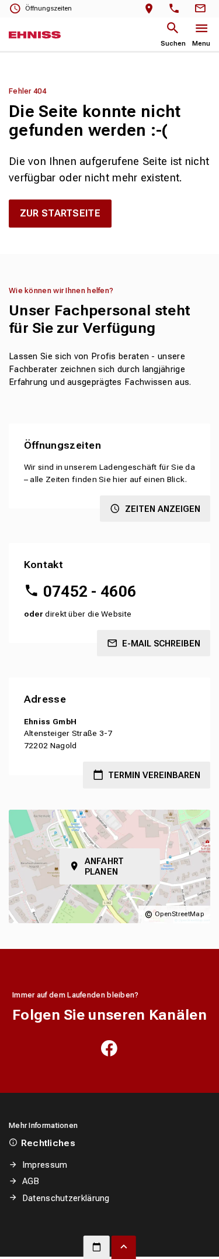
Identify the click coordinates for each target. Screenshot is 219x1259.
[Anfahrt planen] (151, 9)
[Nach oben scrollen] (124, 1247)
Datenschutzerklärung (66, 1198)
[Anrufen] (176, 9)
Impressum (44, 1165)
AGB (31, 1181)
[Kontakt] (202, 9)
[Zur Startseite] (35, 35)
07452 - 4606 (89, 591)
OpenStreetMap (179, 914)
